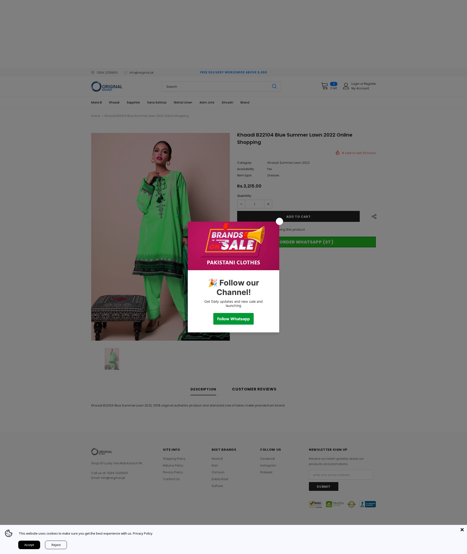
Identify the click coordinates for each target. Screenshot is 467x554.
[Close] (462, 529)
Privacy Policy (143, 533)
